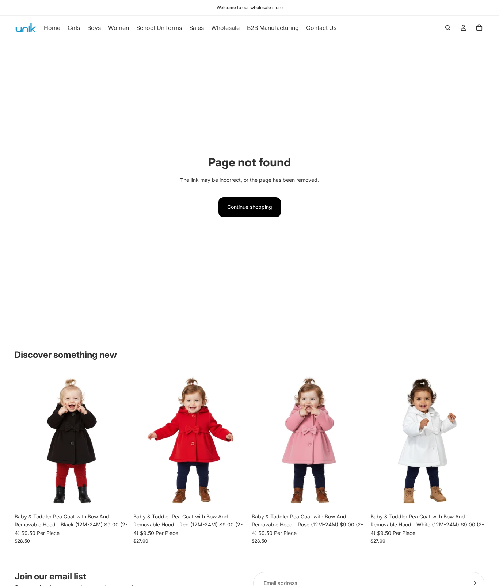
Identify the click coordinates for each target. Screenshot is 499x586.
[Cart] (479, 28)
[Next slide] (118, 441)
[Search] (448, 28)
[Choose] (117, 498)
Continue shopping (249, 207)
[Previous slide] (26, 441)
